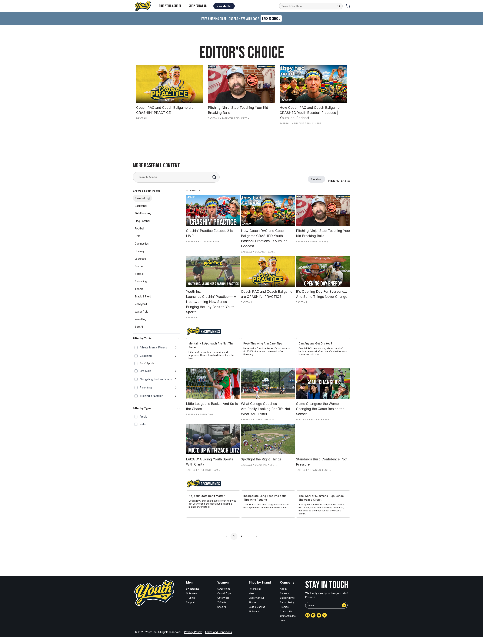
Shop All (190, 602)
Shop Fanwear (197, 6)
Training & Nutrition (151, 395)
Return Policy (287, 602)
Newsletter (224, 6)
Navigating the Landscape (156, 379)
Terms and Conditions (218, 632)
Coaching (146, 355)
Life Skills (145, 370)
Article (143, 416)
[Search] (214, 177)
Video (143, 424)
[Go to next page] (256, 536)
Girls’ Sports (147, 363)
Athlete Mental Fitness (153, 347)
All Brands (254, 611)
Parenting (146, 387)
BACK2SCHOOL (271, 18)
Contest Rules (288, 616)
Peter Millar (255, 588)
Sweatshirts (192, 588)
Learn (283, 620)
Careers (284, 593)
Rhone (252, 602)
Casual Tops (224, 593)
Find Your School (170, 6)
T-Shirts (190, 597)
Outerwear (192, 593)
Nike (251, 593)
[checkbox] (136, 347)
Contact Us (286, 611)
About (283, 588)
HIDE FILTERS (337, 180)
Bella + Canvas (257, 606)
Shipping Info (287, 597)
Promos (284, 606)
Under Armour (256, 597)
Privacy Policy (193, 632)
